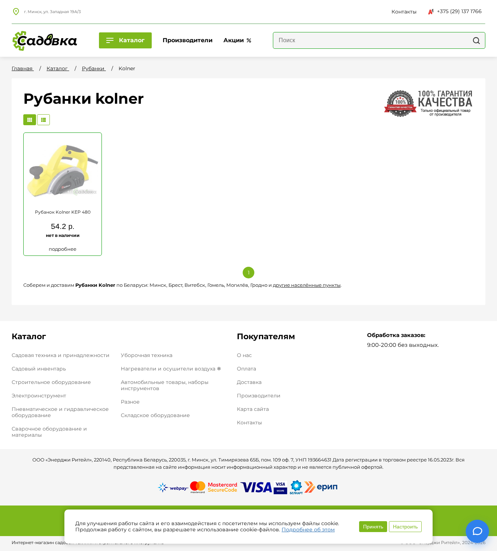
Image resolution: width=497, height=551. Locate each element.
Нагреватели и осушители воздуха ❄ (171, 368)
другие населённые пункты (307, 285)
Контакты (249, 423)
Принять (373, 527)
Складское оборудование (155, 415)
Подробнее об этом (308, 529)
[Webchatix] (477, 531)
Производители (259, 396)
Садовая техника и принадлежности (61, 355)
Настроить (405, 527)
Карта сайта (253, 409)
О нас (244, 355)
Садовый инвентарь (39, 368)
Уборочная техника (146, 355)
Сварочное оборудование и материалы (49, 431)
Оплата (246, 369)
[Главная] (44, 40)
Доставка (249, 382)
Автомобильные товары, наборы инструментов (164, 385)
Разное (130, 402)
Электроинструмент (39, 395)
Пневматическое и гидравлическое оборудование (60, 412)
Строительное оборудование (51, 382)
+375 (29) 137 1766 (459, 11)
